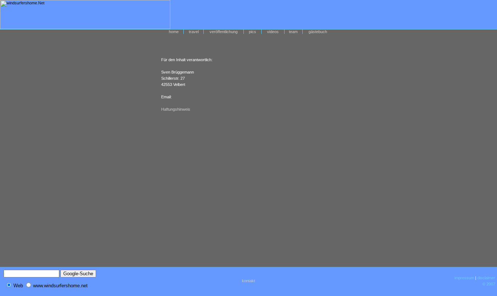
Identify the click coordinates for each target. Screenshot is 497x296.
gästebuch (318, 31)
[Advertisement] (373, 14)
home (174, 31)
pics (252, 31)
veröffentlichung (224, 31)
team (293, 31)
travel (194, 31)
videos (273, 31)
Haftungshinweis (175, 109)
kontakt (248, 281)
